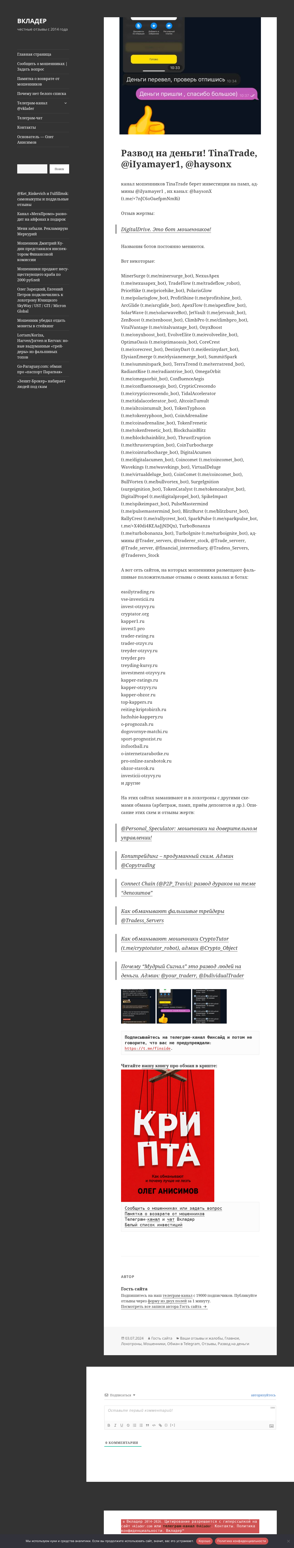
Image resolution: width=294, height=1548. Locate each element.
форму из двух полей (167, 1300)
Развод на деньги (233, 1343)
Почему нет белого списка (41, 93)
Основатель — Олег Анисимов (35, 139)
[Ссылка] (160, 1425)
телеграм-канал (177, 1295)
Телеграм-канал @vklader (32, 105)
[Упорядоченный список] (134, 1425)
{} (166, 1425)
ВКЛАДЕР (32, 21)
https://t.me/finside (148, 1048)
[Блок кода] (154, 1425)
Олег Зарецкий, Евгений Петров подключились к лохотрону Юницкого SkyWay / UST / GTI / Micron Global (41, 300)
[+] (172, 1425)
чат (171, 1219)
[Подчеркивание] (122, 1425)
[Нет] (288, 1541)
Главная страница (34, 54)
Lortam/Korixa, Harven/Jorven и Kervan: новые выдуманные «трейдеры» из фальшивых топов (42, 346)
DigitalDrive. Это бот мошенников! (166, 229)
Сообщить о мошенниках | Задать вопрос (42, 66)
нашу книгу (155, 1066)
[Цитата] (147, 1425)
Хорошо (204, 1541)
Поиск (59, 169)
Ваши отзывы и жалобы (201, 1338)
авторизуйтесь (263, 1395)
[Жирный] (109, 1425)
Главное (232, 1338)
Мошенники (154, 1343)
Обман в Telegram (183, 1343)
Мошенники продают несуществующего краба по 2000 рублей (42, 274)
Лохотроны (131, 1343)
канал (153, 1219)
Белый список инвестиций (153, 1225)
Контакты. (225, 1526)
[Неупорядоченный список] (141, 1425)
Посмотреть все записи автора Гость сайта (161, 1306)
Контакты (26, 127)
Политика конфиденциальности (241, 1541)
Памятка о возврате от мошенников (38, 81)
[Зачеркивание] (128, 1425)
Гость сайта (161, 1338)
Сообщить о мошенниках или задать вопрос (173, 1208)
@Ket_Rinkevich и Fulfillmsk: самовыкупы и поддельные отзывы (43, 199)
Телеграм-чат (29, 117)
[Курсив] (115, 1425)
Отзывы (209, 1343)
